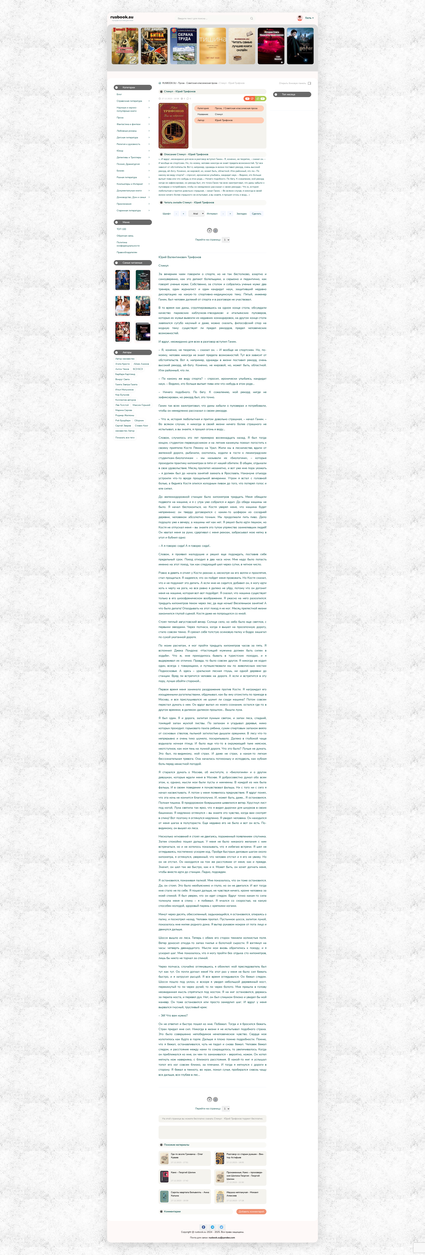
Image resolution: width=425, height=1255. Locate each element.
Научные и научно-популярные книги (127, 109)
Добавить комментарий (251, 1211)
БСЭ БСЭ (138, 369)
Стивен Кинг (141, 425)
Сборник (139, 420)
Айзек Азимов (141, 363)
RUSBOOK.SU (169, 83)
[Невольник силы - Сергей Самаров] (143, 280)
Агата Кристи (122, 363)
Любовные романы (127, 130)
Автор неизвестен (124, 358)
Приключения (124, 203)
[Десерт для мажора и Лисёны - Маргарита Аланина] (122, 306)
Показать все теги (124, 437)
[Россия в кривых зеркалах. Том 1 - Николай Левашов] (143, 331)
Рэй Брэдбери (122, 420)
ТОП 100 (121, 229)
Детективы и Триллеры (129, 157)
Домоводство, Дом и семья (131, 197)
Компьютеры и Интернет (130, 184)
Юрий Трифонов (223, 120)
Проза (120, 117)
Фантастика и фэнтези (128, 124)
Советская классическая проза (201, 83)
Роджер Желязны (124, 415)
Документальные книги (129, 190)
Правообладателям (127, 252)
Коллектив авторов (125, 400)
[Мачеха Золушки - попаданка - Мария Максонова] (122, 280)
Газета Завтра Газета (126, 384)
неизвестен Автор (124, 430)
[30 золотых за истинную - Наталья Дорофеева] (143, 306)
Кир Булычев (122, 394)
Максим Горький (141, 405)
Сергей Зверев (123, 425)
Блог (119, 94)
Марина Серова (123, 410)
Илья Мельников (124, 389)
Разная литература (127, 177)
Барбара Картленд (125, 374)
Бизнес (120, 170)
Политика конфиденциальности (128, 244)
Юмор (120, 150)
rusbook (121, 17)
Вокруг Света (122, 379)
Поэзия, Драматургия (128, 164)
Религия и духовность (128, 144)
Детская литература (127, 137)
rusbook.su (200, 1232)
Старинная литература (129, 210)
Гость (308, 18)
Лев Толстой (122, 405)
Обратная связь (125, 235)
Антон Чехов (122, 369)
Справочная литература (129, 101)
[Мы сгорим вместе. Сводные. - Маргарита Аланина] (122, 331)
